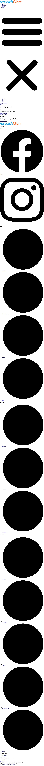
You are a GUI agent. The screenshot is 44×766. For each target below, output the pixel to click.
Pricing (3, 6)
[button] (22, 53)
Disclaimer (2, 761)
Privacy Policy (5, 764)
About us (3, 4)
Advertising (4, 5)
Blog (3, 7)
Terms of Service (12, 764)
